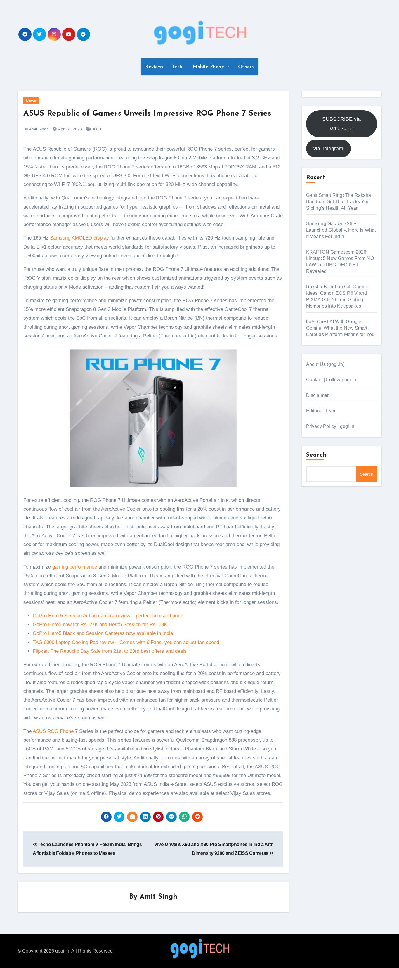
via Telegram (328, 148)
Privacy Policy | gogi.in (330, 426)
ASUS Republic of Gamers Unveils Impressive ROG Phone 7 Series (147, 114)
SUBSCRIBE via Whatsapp (341, 123)
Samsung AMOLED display (79, 238)
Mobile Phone (208, 67)
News (31, 100)
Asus (97, 129)
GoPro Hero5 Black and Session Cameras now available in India (103, 633)
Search (316, 455)
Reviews (154, 67)
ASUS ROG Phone (53, 731)
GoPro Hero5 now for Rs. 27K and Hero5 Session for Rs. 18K (100, 624)
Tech (177, 67)
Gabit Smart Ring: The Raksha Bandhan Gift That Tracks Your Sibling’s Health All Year (338, 202)
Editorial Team (321, 410)
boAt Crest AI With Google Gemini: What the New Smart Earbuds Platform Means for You (340, 328)
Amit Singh (158, 896)
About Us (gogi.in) (325, 364)
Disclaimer (317, 395)
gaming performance (74, 567)
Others (246, 67)
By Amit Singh (36, 129)
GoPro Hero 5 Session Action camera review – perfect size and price (108, 616)
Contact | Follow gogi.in (331, 379)
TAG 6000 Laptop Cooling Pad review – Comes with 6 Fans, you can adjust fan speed (126, 642)
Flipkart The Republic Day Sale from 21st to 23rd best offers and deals (110, 651)
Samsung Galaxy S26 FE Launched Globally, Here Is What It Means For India (341, 230)
